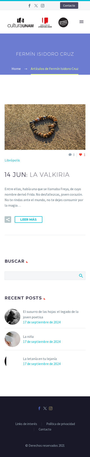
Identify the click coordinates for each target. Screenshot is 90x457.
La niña (28, 336)
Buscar (80, 275)
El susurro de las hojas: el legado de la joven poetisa (50, 314)
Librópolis (12, 160)
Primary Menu (81, 21)
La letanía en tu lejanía (40, 358)
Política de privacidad (60, 424)
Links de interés (26, 424)
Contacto (69, 5)
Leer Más (28, 219)
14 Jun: (37, 174)
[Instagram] (42, 5)
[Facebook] (29, 5)
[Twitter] (36, 5)
